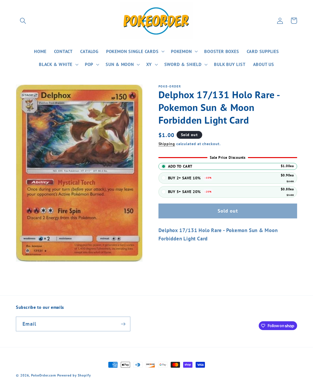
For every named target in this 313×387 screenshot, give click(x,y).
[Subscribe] (123, 324)
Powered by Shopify (74, 375)
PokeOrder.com (43, 375)
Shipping (166, 143)
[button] (23, 21)
